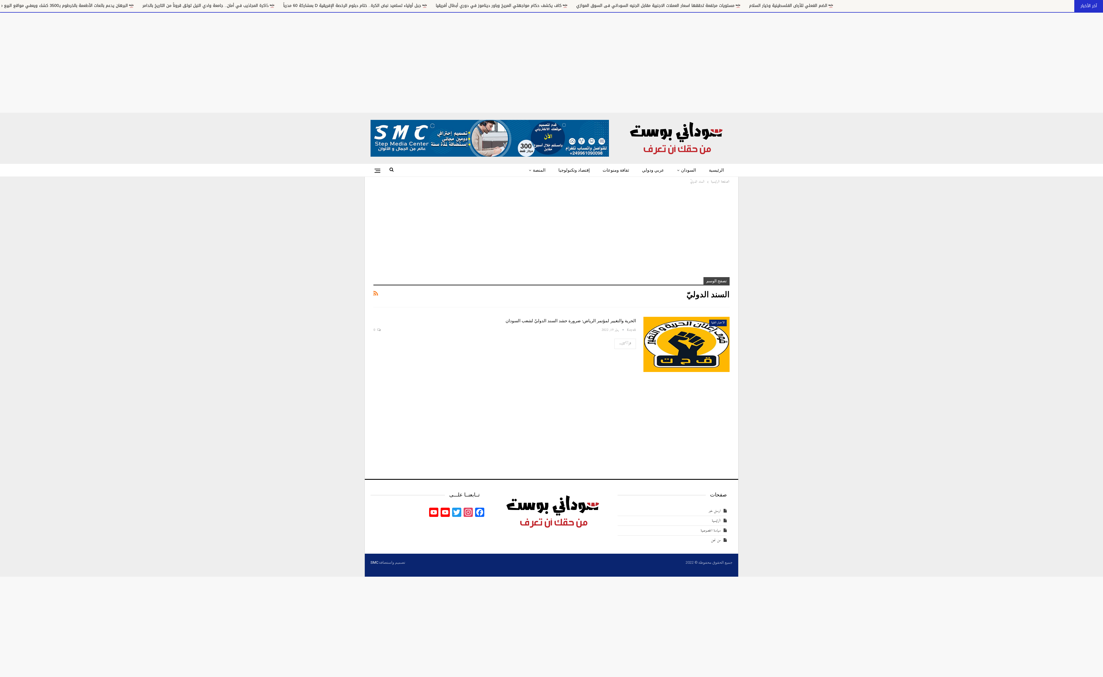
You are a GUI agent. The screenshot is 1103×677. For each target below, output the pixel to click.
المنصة (539, 170)
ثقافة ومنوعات (616, 170)
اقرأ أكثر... (625, 343)
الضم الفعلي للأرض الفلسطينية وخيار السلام (880, 5)
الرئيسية (716, 170)
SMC (374, 562)
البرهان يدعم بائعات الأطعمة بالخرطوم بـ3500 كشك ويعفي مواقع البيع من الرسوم (147, 5)
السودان (688, 170)
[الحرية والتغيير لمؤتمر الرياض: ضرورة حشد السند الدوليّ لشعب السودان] (686, 344)
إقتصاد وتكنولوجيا (574, 170)
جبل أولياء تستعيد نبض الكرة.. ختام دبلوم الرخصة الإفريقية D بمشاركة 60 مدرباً (444, 5)
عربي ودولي (653, 170)
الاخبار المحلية (718, 322)
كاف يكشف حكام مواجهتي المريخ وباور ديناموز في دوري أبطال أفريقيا (590, 5)
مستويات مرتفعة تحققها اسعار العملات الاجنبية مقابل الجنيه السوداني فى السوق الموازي (747, 5)
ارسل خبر (715, 511)
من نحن (716, 540)
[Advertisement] (551, 61)
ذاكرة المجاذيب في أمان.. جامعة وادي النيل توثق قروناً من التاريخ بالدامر (297, 5)
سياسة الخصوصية (711, 530)
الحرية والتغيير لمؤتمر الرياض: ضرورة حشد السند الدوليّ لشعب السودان (571, 321)
